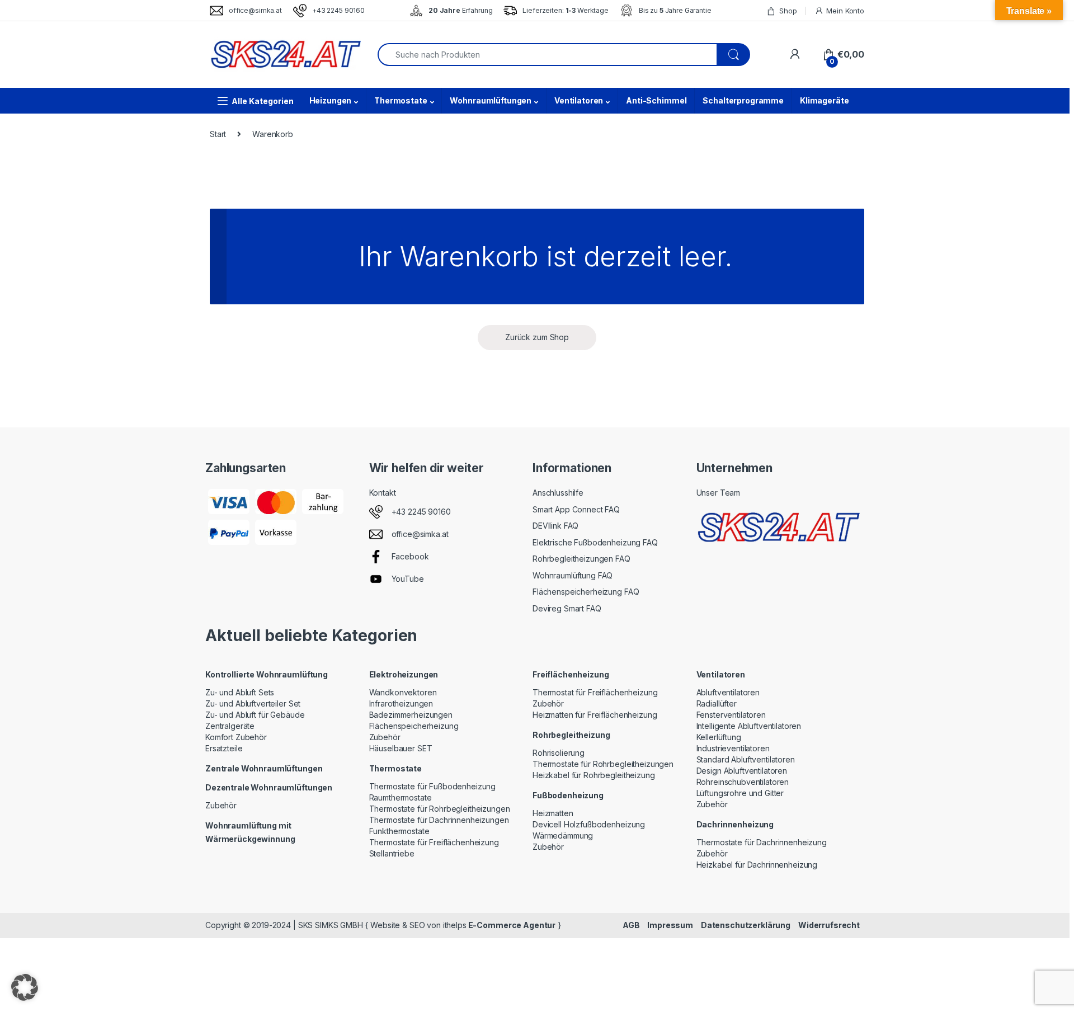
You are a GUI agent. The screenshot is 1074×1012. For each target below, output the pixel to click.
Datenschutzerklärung (745, 925)
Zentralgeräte (230, 726)
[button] (24, 987)
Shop (788, 10)
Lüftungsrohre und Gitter (740, 793)
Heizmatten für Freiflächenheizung (595, 714)
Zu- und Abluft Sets (239, 692)
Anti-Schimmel (656, 100)
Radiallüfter (716, 703)
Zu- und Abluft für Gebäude (254, 714)
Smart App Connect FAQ (576, 509)
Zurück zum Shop (537, 337)
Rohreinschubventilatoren (742, 782)
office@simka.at (255, 10)
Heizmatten (553, 813)
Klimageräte (824, 100)
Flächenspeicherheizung (414, 726)
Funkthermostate (399, 831)
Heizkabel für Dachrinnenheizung (757, 864)
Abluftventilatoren (728, 692)
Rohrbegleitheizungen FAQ (581, 558)
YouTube (408, 578)
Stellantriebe (391, 853)
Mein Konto (845, 10)
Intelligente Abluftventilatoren (749, 726)
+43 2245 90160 (338, 10)
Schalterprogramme (743, 100)
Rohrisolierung (559, 752)
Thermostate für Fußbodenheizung (432, 786)
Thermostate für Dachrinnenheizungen (439, 820)
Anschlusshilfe (558, 492)
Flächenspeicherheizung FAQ (586, 591)
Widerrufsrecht (829, 925)
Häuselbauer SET (400, 748)
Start (218, 134)
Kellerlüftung (718, 737)
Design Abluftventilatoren (742, 770)
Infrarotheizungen (401, 703)
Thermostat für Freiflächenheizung (595, 692)
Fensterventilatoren (731, 714)
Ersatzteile (223, 748)
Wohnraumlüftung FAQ (573, 575)
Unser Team (718, 492)
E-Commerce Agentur (511, 925)
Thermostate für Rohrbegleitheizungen (439, 808)
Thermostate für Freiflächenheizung (434, 842)
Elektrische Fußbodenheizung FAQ (595, 542)
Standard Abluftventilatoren (745, 759)
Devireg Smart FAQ (567, 608)
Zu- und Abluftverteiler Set (252, 703)
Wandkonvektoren (403, 692)
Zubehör (221, 805)
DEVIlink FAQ (555, 525)
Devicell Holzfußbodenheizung (589, 824)
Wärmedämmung (563, 835)
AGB (631, 925)
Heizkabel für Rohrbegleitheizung (594, 775)
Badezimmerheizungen (411, 714)
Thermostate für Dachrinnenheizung (761, 842)
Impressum (670, 925)
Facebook (410, 556)
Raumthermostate (400, 797)
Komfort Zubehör (236, 737)
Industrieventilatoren (733, 748)
